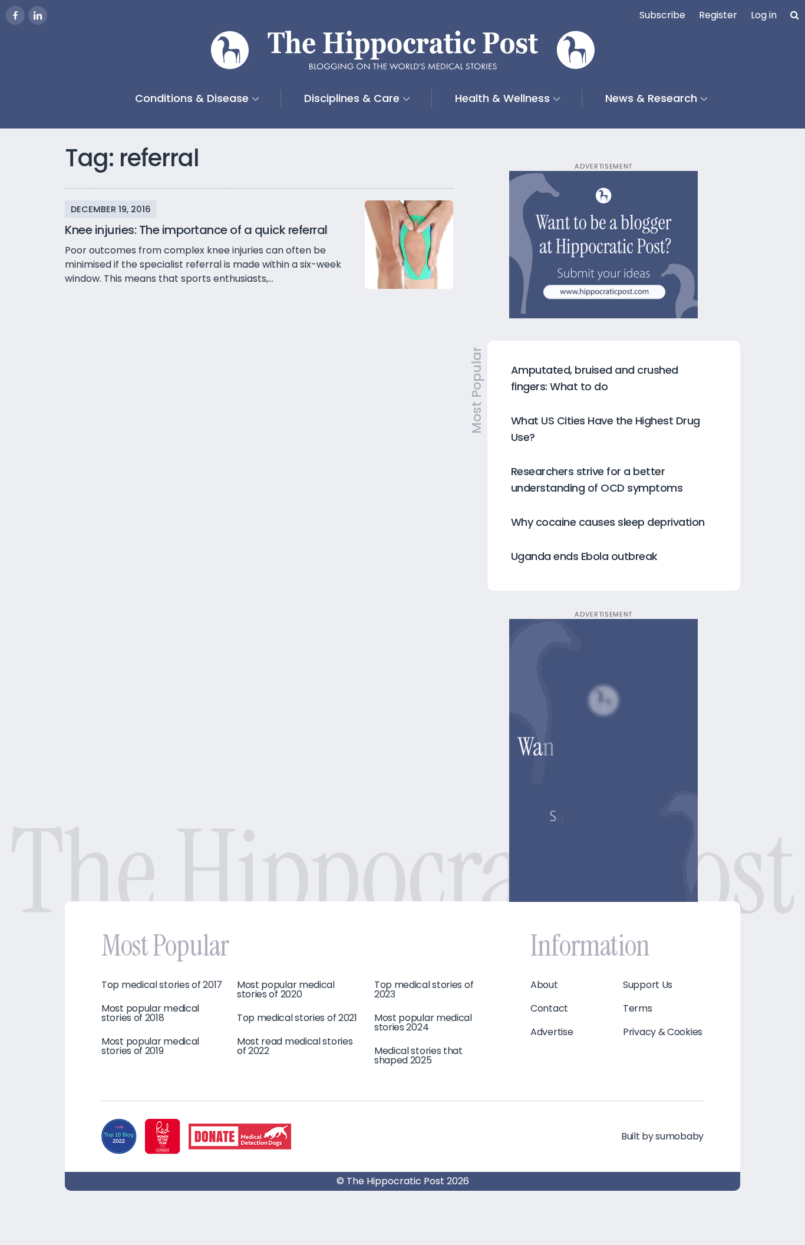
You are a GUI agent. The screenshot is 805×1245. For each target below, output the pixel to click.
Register (718, 15)
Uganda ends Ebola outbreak (584, 556)
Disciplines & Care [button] (352, 98)
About (544, 985)
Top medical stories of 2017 (161, 985)
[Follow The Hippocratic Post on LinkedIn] (37, 15)
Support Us (647, 985)
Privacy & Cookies (662, 1032)
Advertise (551, 1032)
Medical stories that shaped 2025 (418, 1055)
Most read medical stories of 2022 (295, 1046)
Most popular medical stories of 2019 (150, 1046)
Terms (637, 1008)
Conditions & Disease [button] (192, 98)
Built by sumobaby (662, 1136)
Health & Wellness (502, 98)
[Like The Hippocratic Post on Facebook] (15, 15)
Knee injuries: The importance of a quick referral (196, 230)
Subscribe (662, 15)
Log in (764, 15)
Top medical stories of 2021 (297, 1018)
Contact (549, 1008)
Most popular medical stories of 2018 (150, 1013)
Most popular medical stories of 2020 (286, 989)
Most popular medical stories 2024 (423, 1022)
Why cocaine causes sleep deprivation (608, 522)
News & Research (651, 98)
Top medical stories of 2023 (423, 989)
